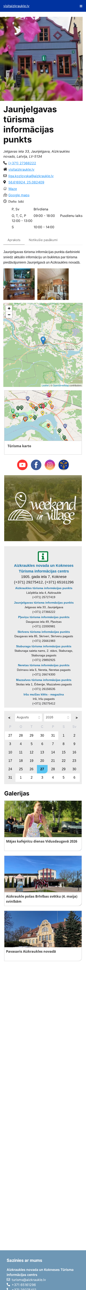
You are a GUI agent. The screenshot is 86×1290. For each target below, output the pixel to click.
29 (31, 735)
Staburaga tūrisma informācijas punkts (43, 646)
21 (53, 760)
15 (64, 752)
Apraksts (14, 240)
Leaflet (45, 385)
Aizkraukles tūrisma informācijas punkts (43, 588)
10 (10, 752)
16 (74, 752)
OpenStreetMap (61, 385)
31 (53, 735)
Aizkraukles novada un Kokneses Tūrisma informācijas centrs (43, 568)
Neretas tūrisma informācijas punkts (44, 665)
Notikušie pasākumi (43, 240)
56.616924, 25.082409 (26, 182)
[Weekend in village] (43, 508)
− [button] (9, 314)
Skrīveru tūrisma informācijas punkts (44, 631)
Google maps (18, 195)
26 (31, 769)
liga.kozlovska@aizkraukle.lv (31, 176)
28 (21, 735)
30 (42, 735)
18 (21, 760)
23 (74, 760)
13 (42, 752)
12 (31, 752)
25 (21, 769)
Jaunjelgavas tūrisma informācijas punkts (44, 602)
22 (64, 760)
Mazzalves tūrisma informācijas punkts (43, 680)
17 (10, 760)
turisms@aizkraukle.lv (29, 1280)
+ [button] (9, 308)
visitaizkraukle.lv (16, 6)
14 (53, 752)
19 (31, 760)
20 (42, 760)
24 (10, 769)
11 (21, 752)
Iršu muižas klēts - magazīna (44, 694)
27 (10, 735)
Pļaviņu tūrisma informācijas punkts (44, 617)
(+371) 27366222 (22, 163)
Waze (12, 189)
